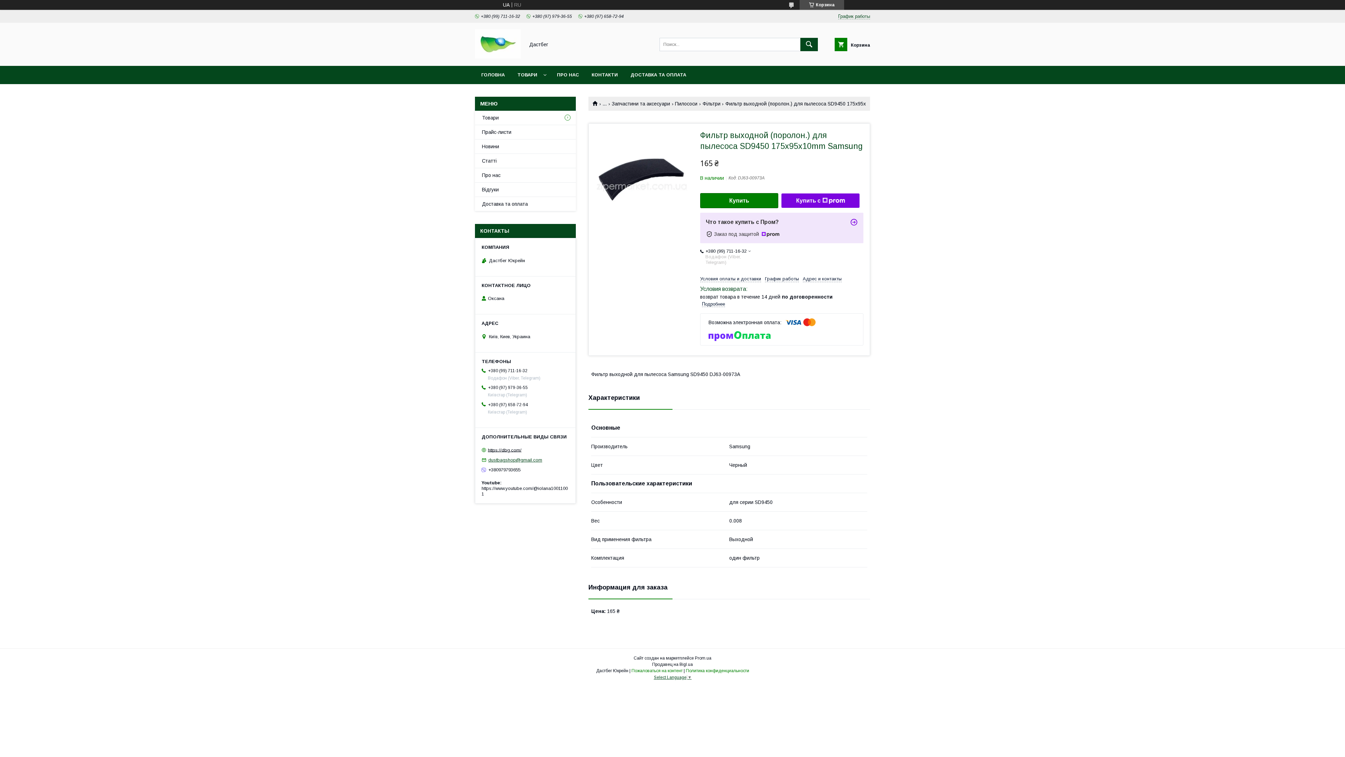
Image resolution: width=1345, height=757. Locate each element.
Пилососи (686, 104)
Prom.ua (703, 658)
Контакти (605, 74)
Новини (490, 146)
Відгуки (490, 189)
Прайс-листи (496, 132)
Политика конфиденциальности (717, 670)
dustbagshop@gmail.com (515, 460)
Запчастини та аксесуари (641, 104)
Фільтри (711, 104)
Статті (489, 161)
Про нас (568, 74)
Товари (527, 74)
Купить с (808, 201)
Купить (739, 201)
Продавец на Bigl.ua (672, 664)
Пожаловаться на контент (657, 670)
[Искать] (809, 44)
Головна (493, 74)
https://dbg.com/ (505, 449)
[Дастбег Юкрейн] (498, 57)
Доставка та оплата (658, 74)
